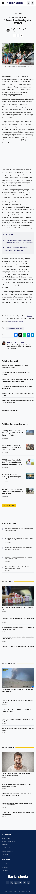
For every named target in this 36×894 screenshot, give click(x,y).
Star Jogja (5, 870)
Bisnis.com (5, 867)
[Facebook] (7, 882)
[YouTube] (20, 882)
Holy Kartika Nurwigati (18, 29)
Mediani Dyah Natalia (15, 342)
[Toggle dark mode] (32, 3)
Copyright (5, 844)
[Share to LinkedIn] (28, 335)
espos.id (4, 864)
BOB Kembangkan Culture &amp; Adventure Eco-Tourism (18, 249)
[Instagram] (16, 882)
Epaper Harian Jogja (15, 321)
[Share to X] (20, 335)
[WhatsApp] (28, 882)
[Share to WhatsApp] (24, 335)
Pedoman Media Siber (8, 841)
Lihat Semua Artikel (8, 505)
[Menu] (3, 3)
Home (15, 13)
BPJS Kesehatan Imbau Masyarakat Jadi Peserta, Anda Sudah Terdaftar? (19, 241)
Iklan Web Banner (7, 851)
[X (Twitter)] (11, 882)
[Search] (28, 3)
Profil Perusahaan (7, 848)
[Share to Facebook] (16, 335)
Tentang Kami (6, 838)
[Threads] (24, 882)
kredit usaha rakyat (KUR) (15, 328)
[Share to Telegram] (32, 335)
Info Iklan (5, 854)
